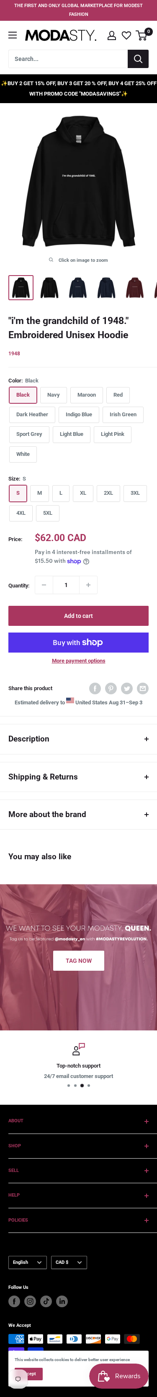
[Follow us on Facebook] (14, 1301)
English (20, 1262)
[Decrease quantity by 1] (44, 585)
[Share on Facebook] (95, 688)
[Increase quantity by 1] (88, 585)
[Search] (138, 59)
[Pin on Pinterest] (111, 688)
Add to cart (78, 615)
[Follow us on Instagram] (30, 1301)
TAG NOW (79, 960)
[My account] (112, 35)
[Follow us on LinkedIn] (62, 1301)
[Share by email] (143, 688)
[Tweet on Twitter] (127, 688)
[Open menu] (12, 35)
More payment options (79, 661)
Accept (28, 1374)
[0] (141, 35)
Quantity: (19, 585)
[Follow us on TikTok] (46, 1301)
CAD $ (62, 1262)
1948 (14, 354)
